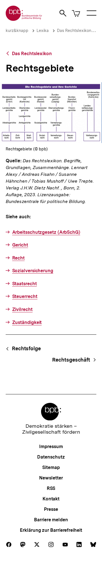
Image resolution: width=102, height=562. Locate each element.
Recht (18, 258)
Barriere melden (51, 519)
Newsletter (51, 478)
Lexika (43, 30)
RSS (51, 488)
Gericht (20, 245)
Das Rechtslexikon (74, 30)
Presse (51, 509)
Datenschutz (51, 457)
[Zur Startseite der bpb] (24, 19)
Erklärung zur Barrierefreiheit (51, 530)
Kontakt (51, 499)
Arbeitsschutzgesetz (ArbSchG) (46, 232)
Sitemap (51, 467)
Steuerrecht (24, 296)
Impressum (51, 446)
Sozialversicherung (32, 270)
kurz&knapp (17, 30)
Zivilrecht (22, 309)
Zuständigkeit (27, 322)
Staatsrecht (24, 283)
